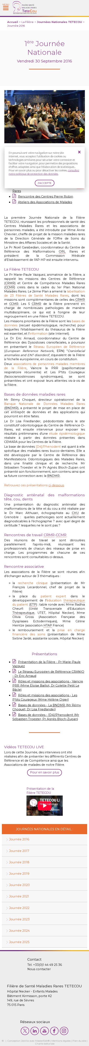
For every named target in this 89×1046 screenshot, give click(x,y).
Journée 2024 (19, 931)
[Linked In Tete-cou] (34, 1031)
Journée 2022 (19, 908)
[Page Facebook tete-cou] (54, 1031)
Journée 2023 (19, 919)
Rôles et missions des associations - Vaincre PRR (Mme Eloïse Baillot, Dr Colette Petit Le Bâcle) (47, 686)
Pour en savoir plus (44, 772)
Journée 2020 (19, 885)
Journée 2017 (19, 851)
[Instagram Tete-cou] (64, 1031)
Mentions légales (61, 1040)
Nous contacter (39, 969)
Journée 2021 (19, 896)
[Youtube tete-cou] (44, 1031)
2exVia (25, 1040)
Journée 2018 (19, 862)
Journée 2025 (19, 942)
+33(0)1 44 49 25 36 (47, 965)
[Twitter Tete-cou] (25, 1031)
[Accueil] (25, 13)
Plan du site (79, 1040)
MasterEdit (41, 1040)
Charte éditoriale (44, 1043)
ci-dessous (56, 485)
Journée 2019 (19, 873)
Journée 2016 (19, 839)
